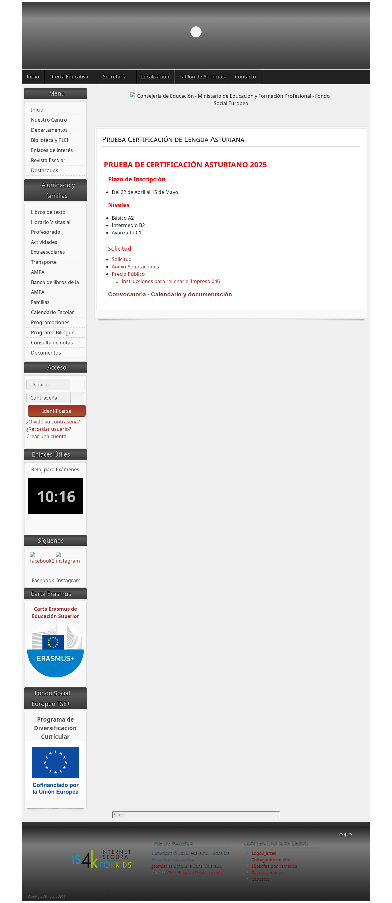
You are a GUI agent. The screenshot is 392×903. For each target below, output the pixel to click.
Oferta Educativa (68, 76)
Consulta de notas (52, 342)
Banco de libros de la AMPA (55, 287)
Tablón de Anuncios (202, 76)
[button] (351, 32)
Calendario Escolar (52, 312)
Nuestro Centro (49, 119)
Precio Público (128, 274)
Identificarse (56, 411)
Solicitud (122, 259)
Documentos (46, 352)
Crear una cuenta (47, 436)
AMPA (37, 272)
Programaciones (50, 322)
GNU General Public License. (196, 872)
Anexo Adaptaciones (135, 266)
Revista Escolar (48, 160)
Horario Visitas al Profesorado (50, 227)
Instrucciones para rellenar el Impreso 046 (171, 281)
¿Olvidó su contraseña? (53, 421)
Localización (155, 76)
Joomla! (159, 866)
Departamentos (49, 130)
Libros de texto (48, 212)
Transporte (44, 262)
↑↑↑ (345, 834)
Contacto (245, 76)
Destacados (44, 170)
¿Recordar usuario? (48, 429)
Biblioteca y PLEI (49, 140)
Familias (40, 302)
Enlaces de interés (52, 150)
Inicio (33, 76)
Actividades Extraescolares (48, 247)
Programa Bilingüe (52, 332)
